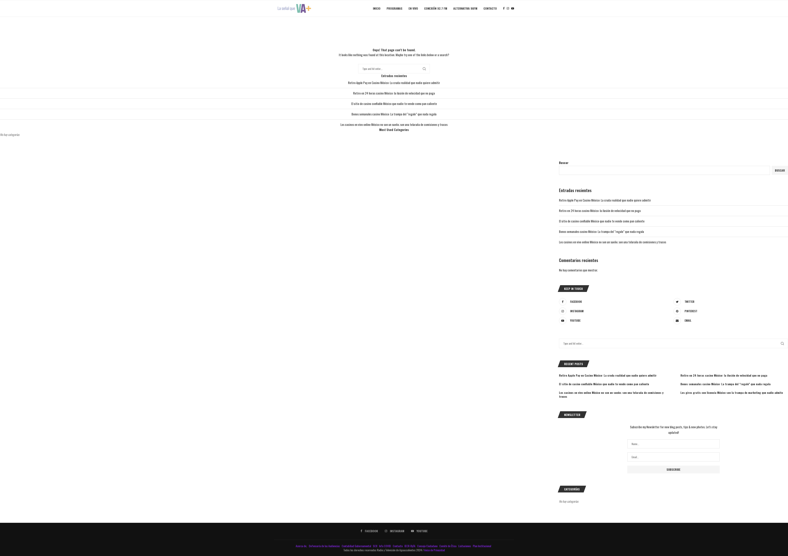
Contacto (490, 8)
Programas (394, 8)
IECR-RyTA (410, 546)
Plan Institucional (482, 546)
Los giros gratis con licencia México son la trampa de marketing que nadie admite (731, 393)
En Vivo (413, 8)
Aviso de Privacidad (434, 550)
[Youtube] (512, 8)
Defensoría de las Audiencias (324, 546)
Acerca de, (302, 546)
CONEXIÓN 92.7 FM (435, 8)
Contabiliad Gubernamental (357, 546)
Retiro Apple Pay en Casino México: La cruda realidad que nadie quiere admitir (394, 82)
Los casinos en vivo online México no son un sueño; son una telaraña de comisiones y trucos (394, 124)
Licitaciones (465, 546)
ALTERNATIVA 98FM (465, 8)
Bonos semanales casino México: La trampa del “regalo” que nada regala (394, 114)
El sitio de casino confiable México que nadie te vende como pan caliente (394, 103)
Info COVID (385, 546)
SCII (375, 546)
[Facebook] (504, 8)
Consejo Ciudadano (427, 546)
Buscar (563, 162)
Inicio (376, 8)
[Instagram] (508, 8)
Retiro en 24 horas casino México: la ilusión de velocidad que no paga (394, 93)
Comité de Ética (448, 546)
